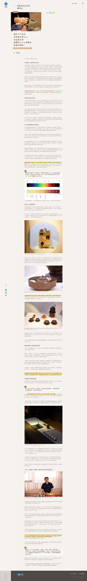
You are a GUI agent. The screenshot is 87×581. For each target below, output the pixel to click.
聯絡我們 (77, 578)
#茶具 (30, 48)
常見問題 (72, 578)
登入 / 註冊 (74, 3)
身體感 (42, 501)
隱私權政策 (82, 578)
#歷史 (14, 48)
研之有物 (27, 565)
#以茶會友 (26, 48)
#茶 (17, 48)
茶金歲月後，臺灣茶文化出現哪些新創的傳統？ (47, 565)
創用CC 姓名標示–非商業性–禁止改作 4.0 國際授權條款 (39, 563)
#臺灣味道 (21, 48)
